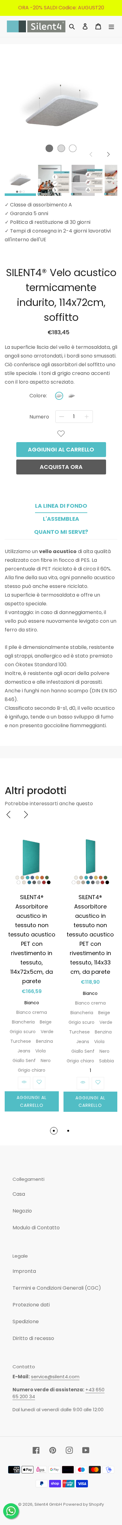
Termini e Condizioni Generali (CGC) (57, 1288)
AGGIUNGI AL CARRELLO (61, 449)
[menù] (111, 26)
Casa (19, 1194)
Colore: (38, 395)
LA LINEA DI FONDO (61, 506)
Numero (39, 417)
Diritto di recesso (33, 1338)
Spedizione (26, 1321)
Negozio (22, 1210)
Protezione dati (31, 1304)
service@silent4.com (55, 1376)
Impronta (24, 1271)
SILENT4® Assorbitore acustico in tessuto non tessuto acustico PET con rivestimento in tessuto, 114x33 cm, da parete (90, 934)
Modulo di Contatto (36, 1227)
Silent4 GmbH (48, 1504)
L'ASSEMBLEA (61, 519)
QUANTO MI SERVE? (61, 532)
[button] (108, 154)
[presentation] (8, 814)
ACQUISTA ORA (61, 467)
